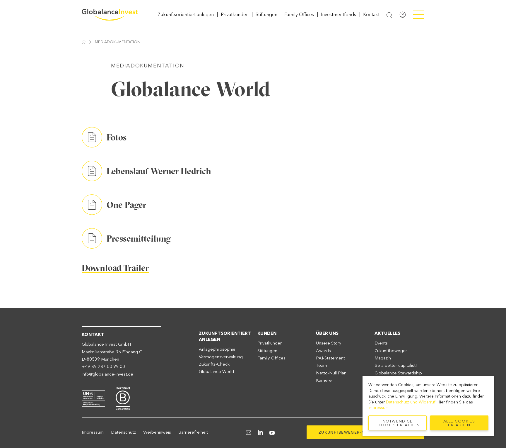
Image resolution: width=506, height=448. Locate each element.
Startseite (84, 42)
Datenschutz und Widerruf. (411, 402)
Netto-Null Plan (331, 373)
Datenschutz (123, 432)
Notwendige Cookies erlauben (397, 423)
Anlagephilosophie (217, 349)
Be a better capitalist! (396, 365)
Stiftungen (266, 14)
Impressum (93, 432)
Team (321, 365)
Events (381, 343)
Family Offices (299, 14)
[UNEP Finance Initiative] (93, 397)
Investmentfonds (338, 14)
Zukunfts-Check (214, 364)
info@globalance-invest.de (107, 374)
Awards (323, 350)
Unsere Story (328, 343)
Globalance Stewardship (398, 373)
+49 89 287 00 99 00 (103, 366)
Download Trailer (115, 267)
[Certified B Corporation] (122, 397)
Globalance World (216, 371)
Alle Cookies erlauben (459, 423)
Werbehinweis (157, 432)
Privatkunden (235, 14)
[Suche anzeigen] (389, 15)
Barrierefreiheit (193, 432)
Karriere (324, 380)
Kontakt (371, 14)
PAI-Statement (330, 358)
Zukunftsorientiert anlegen (186, 14)
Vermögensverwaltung (221, 356)
